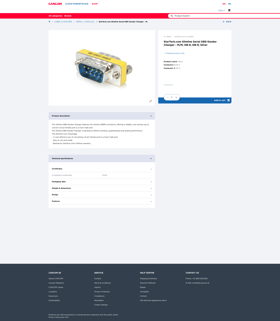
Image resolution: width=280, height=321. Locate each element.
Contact (97, 278)
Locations (53, 292)
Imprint (97, 287)
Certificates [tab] (57, 169)
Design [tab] (55, 194)
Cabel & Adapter (63, 22)
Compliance (99, 296)
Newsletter (98, 300)
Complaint (144, 292)
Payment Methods (148, 283)
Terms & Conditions (102, 283)
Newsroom (53, 296)
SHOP (95, 4)
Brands (67, 16)
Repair (143, 287)
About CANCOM (56, 278)
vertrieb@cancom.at (200, 283)
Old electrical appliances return (153, 300)
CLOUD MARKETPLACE (76, 4)
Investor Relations (56, 283)
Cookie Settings (101, 305)
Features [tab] (56, 201)
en (224, 4)
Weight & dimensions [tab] (61, 188)
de (229, 4)
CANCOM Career (56, 287)
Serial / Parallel (85, 22)
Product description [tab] (61, 116)
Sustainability (54, 300)
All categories (55, 16)
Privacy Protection (102, 292)
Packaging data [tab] (59, 181)
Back (228, 22)
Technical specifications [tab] (62, 158)
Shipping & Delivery (148, 278)
